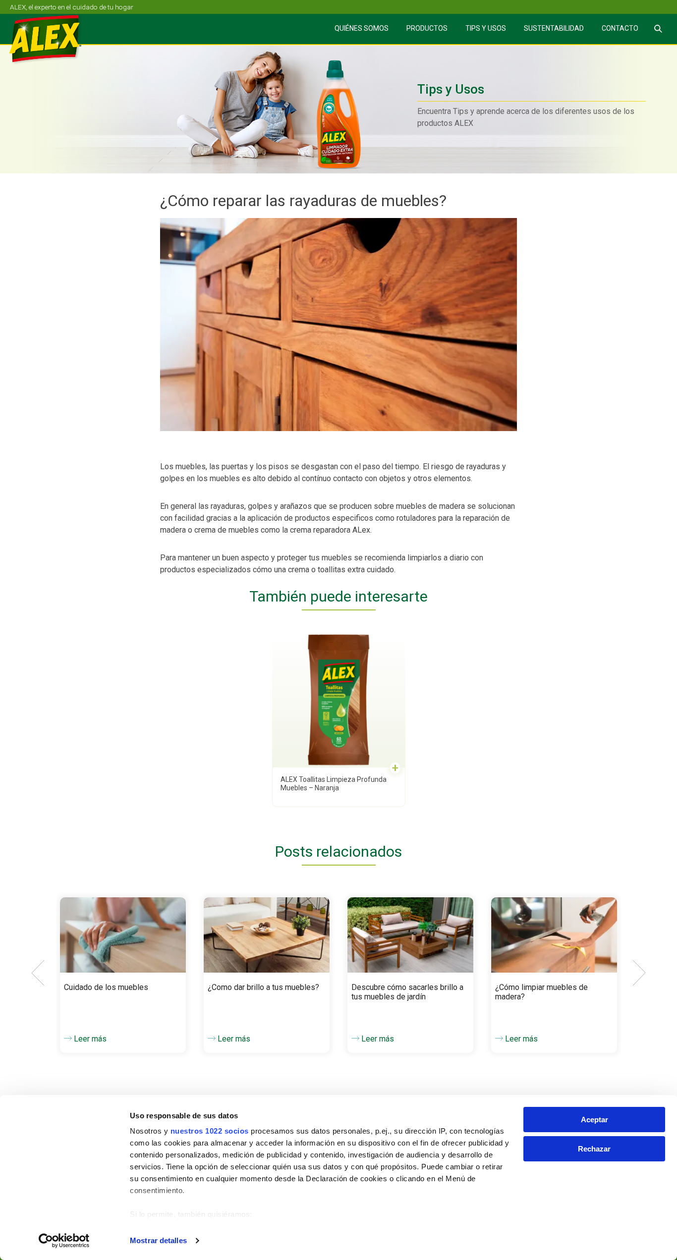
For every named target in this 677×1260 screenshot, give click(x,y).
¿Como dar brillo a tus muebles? (263, 987)
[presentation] (38, 972)
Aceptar (594, 1119)
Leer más (89, 1038)
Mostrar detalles (158, 1240)
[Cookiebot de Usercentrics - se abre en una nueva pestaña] (64, 1240)
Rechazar (594, 1149)
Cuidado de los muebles (106, 987)
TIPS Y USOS (485, 28)
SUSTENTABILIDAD (554, 28)
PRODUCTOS (427, 28)
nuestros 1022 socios (209, 1131)
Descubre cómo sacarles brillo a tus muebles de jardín (407, 992)
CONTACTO (620, 28)
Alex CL (52, 40)
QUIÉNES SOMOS (362, 28)
